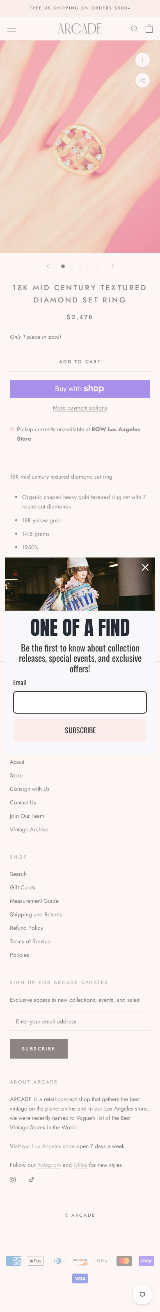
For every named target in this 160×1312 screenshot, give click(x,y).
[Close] (145, 567)
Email (20, 682)
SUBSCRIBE (80, 730)
